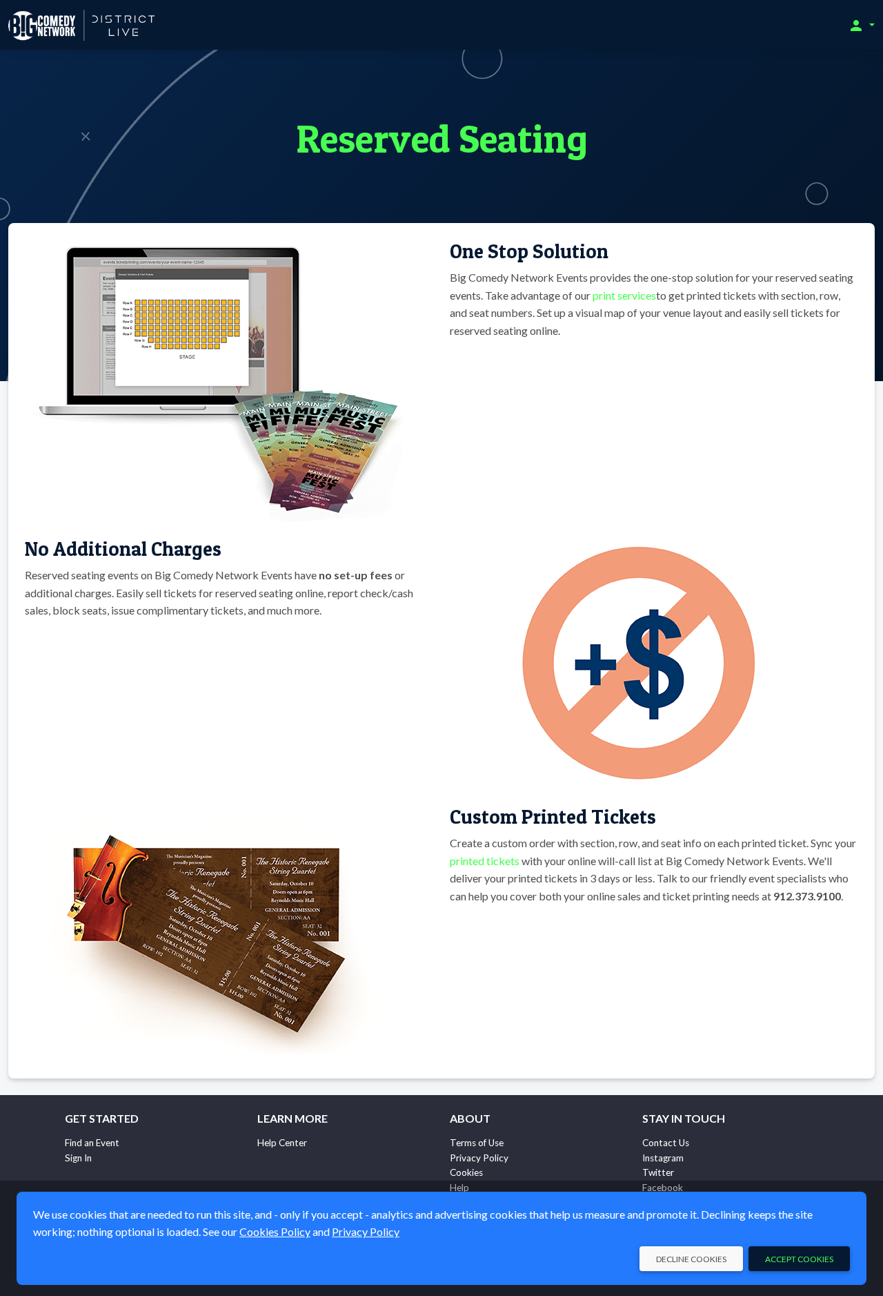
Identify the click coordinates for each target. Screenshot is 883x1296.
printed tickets (484, 860)
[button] (861, 24)
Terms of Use (477, 1142)
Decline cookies (691, 1259)
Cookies (466, 1172)
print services (624, 295)
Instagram (663, 1157)
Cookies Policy (274, 1231)
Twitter (658, 1172)
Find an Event (92, 1142)
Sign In (78, 1157)
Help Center (282, 1142)
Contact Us (665, 1142)
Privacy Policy (479, 1157)
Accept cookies (799, 1259)
